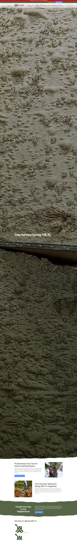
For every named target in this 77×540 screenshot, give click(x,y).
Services (37, 5)
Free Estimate (59, 2)
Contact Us (60, 5)
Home (29, 5)
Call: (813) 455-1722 (50, 2)
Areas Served (43, 5)
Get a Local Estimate (19, 475)
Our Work (55, 5)
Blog (51, 5)
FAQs (49, 5)
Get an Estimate (39, 512)
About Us (33, 5)
